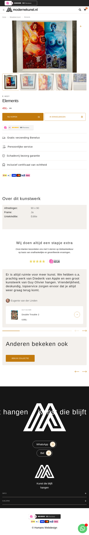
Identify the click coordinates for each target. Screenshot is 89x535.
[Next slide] (84, 330)
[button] (3, 10)
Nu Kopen (12, 117)
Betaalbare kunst (15, 17)
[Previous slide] (77, 330)
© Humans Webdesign (44, 527)
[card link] (77, 314)
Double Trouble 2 (30, 314)
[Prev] (77, 371)
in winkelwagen (58, 117)
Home (4, 17)
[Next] (84, 371)
